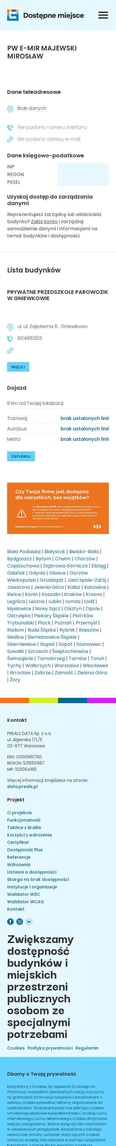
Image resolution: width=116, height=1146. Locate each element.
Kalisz (74, 587)
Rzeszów (89, 630)
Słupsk (47, 644)
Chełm (62, 558)
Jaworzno (18, 587)
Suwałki (15, 651)
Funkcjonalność (23, 820)
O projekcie (19, 813)
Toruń (97, 658)
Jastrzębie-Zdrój (86, 580)
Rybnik (67, 630)
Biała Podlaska (23, 551)
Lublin (55, 601)
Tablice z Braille (24, 827)
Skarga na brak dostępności (38, 879)
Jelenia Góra (49, 587)
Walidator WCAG (25, 902)
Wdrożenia (18, 865)
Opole (93, 608)
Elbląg (98, 565)
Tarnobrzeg (51, 658)
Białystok (54, 551)
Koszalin (51, 594)
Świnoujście (20, 658)
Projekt (15, 800)
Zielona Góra (92, 672)
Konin (31, 594)
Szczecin (38, 651)
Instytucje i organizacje (32, 887)
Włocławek (95, 665)
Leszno (37, 601)
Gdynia (37, 573)
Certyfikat (18, 842)
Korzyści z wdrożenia (29, 835)
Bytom (43, 558)
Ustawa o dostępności (31, 872)
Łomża (72, 601)
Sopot (66, 644)
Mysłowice (19, 608)
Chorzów (84, 558)
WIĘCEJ (18, 367)
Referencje (18, 857)
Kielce (14, 594)
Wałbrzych (38, 665)
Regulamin (87, 1048)
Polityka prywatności (50, 1048)
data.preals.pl (22, 787)
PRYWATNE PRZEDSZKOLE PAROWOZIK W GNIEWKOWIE (57, 295)
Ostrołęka (18, 615)
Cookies (16, 1048)
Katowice (95, 587)
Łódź (89, 601)
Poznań (63, 622)
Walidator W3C (23, 894)
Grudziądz (51, 580)
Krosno (94, 594)
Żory (15, 679)
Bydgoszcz (19, 558)
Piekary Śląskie (51, 615)
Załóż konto (44, 221)
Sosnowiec (88, 644)
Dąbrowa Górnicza (65, 565)
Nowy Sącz (47, 608)
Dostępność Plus (25, 850)
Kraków (73, 594)
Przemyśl (86, 622)
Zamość (64, 672)
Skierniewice (21, 644)
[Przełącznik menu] (103, 15)
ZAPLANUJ (21, 456)
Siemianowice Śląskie (52, 637)
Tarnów (78, 658)
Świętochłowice (70, 651)
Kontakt (17, 720)
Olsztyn (73, 608)
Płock (44, 622)
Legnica (16, 601)
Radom (15, 630)
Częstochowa (23, 565)
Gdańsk (16, 573)
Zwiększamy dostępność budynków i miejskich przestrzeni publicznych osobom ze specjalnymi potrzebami (40, 985)
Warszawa (66, 665)
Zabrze (43, 672)
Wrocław (20, 672)
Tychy (14, 665)
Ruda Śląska (42, 630)
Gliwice (57, 573)
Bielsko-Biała (84, 551)
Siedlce (15, 637)
